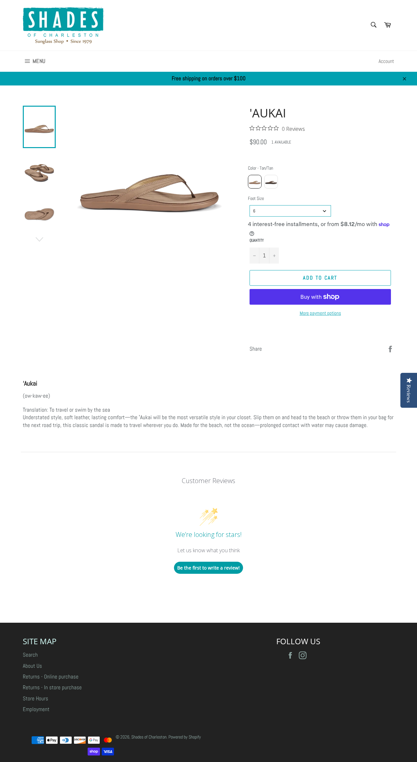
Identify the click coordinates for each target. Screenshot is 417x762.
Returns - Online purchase (51, 676)
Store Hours (35, 698)
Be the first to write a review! (208, 568)
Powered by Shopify (184, 737)
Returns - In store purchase (52, 687)
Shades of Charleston (148, 737)
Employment (36, 709)
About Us (32, 665)
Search (30, 654)
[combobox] (290, 211)
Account (386, 61)
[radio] (255, 182)
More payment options (320, 313)
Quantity (257, 240)
